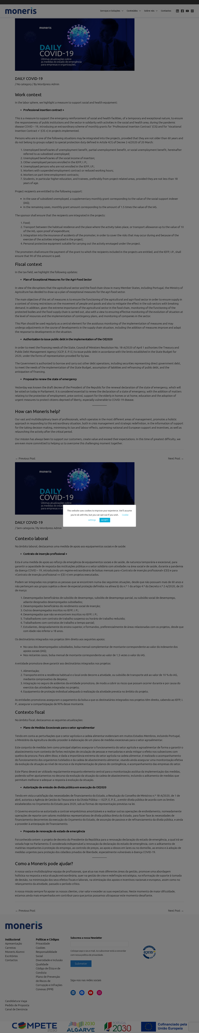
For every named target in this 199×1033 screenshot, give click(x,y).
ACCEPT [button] (104, 520)
